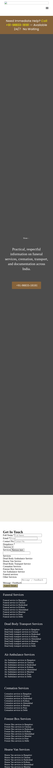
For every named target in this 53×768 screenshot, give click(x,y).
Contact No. (8, 541)
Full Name (9, 535)
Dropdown (9, 544)
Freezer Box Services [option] (13, 569)
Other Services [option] (10, 577)
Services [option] (7, 556)
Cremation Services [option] (12, 566)
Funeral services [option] (10, 574)
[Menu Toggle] (47, 7)
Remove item (17, 550)
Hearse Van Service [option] (12, 561)
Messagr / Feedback (12, 583)
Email (6, 538)
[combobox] (26, 562)
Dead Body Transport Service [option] (17, 564)
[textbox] (16, 553)
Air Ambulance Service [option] (14, 571)
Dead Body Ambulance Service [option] (17, 558)
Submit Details (10, 586)
